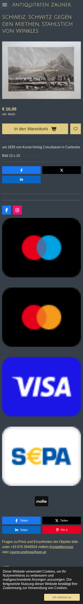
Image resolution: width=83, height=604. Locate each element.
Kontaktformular (61, 547)
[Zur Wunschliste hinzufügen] (75, 128)
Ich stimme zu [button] (62, 597)
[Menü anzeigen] (4, 4)
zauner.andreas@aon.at (28, 552)
